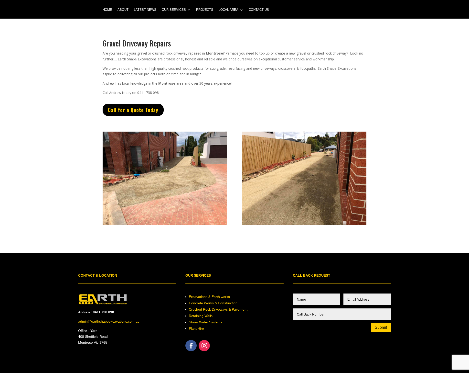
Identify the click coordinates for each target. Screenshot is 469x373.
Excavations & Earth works (209, 297)
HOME (107, 9)
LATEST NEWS (145, 9)
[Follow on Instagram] (204, 345)
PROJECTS (204, 9)
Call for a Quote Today (133, 109)
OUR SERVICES (174, 9)
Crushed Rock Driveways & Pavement (218, 309)
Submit (381, 327)
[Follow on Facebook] (191, 345)
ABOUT (122, 9)
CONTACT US (259, 9)
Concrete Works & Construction (213, 303)
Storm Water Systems (205, 322)
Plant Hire (196, 328)
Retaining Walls (201, 316)
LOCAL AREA (228, 9)
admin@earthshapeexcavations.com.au (108, 321)
